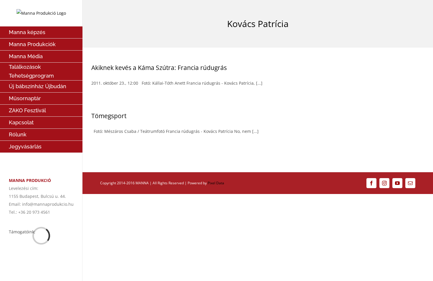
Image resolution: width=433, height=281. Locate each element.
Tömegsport (108, 116)
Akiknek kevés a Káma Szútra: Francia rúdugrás (159, 67)
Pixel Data (216, 182)
